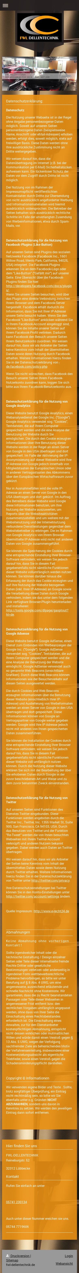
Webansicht (64, 1264)
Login (69, 1256)
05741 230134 (16, 1202)
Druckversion (20, 1256)
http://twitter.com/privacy (50, 880)
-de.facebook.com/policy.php (33, 364)
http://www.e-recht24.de (51, 911)
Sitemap (12, 1260)
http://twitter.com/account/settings (32, 896)
